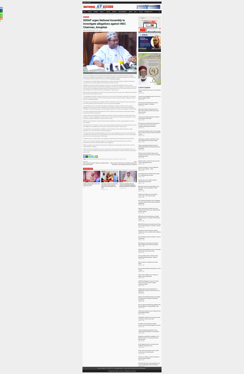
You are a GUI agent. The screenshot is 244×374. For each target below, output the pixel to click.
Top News (90, 11)
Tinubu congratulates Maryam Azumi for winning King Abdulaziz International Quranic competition (128, 176)
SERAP (120, 159)
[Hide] (0, 21)
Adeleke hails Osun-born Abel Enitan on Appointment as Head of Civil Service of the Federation (148, 290)
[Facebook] (84, 157)
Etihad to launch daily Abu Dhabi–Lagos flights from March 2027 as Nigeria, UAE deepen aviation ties (149, 298)
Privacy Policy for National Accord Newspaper (134, 368)
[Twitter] (92, 157)
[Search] (159, 12)
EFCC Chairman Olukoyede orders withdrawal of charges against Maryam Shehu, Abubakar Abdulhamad (149, 202)
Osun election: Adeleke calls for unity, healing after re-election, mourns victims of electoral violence (149, 133)
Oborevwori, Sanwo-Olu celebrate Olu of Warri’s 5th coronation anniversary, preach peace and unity (110, 176)
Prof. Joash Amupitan (115, 78)
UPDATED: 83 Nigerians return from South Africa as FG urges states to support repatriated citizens (148, 283)
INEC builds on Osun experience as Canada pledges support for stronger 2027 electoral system (149, 218)
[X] (87, 157)
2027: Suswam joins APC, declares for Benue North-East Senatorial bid (96, 163)
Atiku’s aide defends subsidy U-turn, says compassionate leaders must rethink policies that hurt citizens (149, 210)
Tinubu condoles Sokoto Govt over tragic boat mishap (91, 176)
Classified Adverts (119, 368)
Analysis (101, 11)
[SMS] (94, 157)
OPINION (114, 11)
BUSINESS (96, 11)
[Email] (97, 157)
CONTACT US (110, 368)
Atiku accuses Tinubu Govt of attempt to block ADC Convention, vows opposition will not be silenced (123, 163)
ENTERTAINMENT (122, 11)
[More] (1, 18)
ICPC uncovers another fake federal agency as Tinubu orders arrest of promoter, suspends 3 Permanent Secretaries (149, 125)
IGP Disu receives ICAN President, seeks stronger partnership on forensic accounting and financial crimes (149, 155)
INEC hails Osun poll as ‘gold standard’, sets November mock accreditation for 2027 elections (148, 188)
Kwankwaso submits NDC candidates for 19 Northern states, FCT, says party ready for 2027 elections (148, 338)
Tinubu (124, 159)
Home (84, 11)
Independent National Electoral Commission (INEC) (102, 159)
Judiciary (108, 11)
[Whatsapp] (89, 157)
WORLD (130, 11)
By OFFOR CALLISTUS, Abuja (89, 30)
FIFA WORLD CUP (148, 11)
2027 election (89, 159)
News (135, 11)
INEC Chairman (115, 159)
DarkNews (126, 371)
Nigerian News (86, 17)
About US (104, 368)
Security (141, 11)
